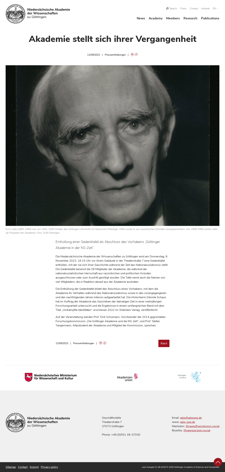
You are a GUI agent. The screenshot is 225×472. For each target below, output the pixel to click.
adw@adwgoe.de (191, 418)
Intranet (205, 8)
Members (173, 18)
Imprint (34, 467)
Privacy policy (49, 467)
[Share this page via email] (132, 55)
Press (183, 8)
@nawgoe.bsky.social (197, 430)
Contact (194, 8)
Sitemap (11, 467)
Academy (155, 18)
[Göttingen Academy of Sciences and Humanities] (38, 14)
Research (190, 18)
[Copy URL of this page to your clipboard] (136, 55)
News (141, 18)
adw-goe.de (187, 422)
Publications (210, 18)
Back (164, 343)
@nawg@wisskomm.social (202, 426)
